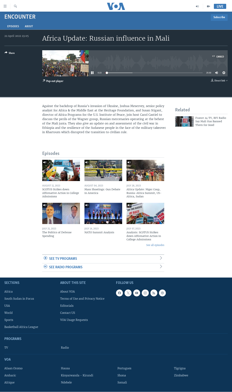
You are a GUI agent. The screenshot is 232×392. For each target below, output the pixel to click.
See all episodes (155, 245)
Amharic (10, 375)
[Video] (208, 6)
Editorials (67, 305)
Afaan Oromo (13, 368)
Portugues (124, 368)
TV (6, 347)
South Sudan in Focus (19, 298)
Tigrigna (180, 368)
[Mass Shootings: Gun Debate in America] (103, 170)
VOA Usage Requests (74, 320)
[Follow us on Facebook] (119, 293)
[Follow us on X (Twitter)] (128, 293)
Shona (121, 375)
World (8, 313)
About (29, 26)
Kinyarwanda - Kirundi (77, 375)
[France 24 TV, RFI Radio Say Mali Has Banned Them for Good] (184, 121)
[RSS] (153, 293)
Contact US (67, 313)
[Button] (10, 53)
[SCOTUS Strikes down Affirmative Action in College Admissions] (61, 170)
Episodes (13, 26)
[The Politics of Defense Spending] (61, 213)
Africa (8, 291)
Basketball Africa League (21, 327)
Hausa (65, 368)
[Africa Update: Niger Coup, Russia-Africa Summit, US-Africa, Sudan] (145, 170)
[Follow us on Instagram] (145, 293)
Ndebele (66, 382)
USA (7, 305)
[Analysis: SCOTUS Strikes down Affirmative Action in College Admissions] (145, 213)
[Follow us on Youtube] (136, 293)
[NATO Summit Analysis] (103, 213)
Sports (8, 320)
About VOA (67, 291)
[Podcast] (162, 293)
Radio (65, 347)
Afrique (9, 382)
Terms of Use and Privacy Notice (82, 298)
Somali (122, 382)
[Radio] (197, 6)
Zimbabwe (181, 375)
